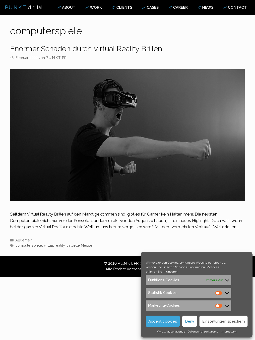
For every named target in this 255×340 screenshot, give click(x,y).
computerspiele (28, 245)
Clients (124, 7)
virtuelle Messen (80, 245)
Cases (153, 7)
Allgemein (24, 240)
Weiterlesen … (226, 226)
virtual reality (54, 245)
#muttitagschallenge (171, 331)
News (207, 7)
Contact (237, 7)
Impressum (229, 331)
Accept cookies (162, 321)
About (68, 7)
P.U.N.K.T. (24, 7)
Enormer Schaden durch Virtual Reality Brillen (86, 48)
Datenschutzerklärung (203, 331)
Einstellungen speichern (223, 321)
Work (96, 7)
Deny (189, 321)
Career (180, 7)
